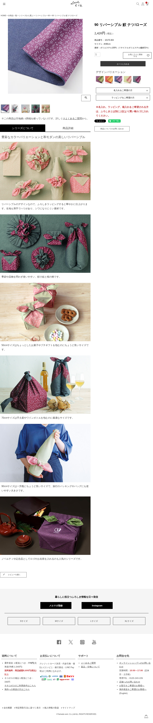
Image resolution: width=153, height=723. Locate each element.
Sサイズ (24, 621)
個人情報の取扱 (51, 708)
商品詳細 (68, 128)
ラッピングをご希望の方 (122, 97)
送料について (9, 655)
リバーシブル (40, 16)
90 (49, 16)
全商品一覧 (12, 16)
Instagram (97, 605)
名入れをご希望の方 (123, 90)
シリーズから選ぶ (26, 16)
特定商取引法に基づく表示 (28, 708)
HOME (3, 16)
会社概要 (8, 708)
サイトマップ (68, 708)
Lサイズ (94, 621)
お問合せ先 (123, 655)
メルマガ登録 (56, 605)
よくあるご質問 (73, 118)
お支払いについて (50, 655)
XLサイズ (129, 621)
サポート (83, 655)
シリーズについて (22, 128)
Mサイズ (59, 621)
